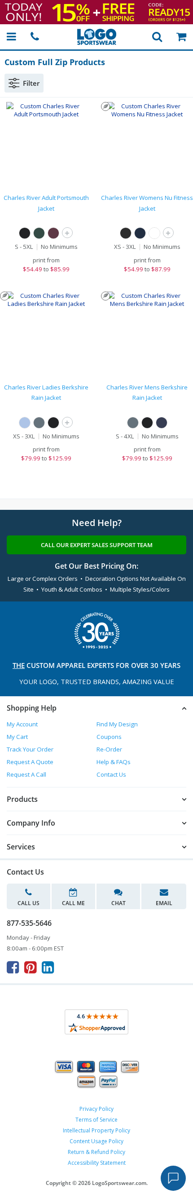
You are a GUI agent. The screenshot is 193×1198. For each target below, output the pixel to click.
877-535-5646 (29, 923)
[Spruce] (39, 423)
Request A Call (26, 774)
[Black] (25, 233)
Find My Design (117, 724)
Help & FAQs (113, 762)
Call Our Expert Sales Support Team (97, 545)
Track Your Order (30, 749)
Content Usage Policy (96, 1141)
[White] (154, 233)
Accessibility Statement (97, 1163)
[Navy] (140, 233)
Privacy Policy (96, 1109)
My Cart (17, 737)
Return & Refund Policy (96, 1152)
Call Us (28, 903)
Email (164, 903)
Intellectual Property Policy (96, 1130)
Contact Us (111, 774)
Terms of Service (96, 1119)
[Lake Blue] (25, 423)
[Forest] (39, 233)
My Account (22, 724)
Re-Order (109, 749)
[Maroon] (53, 233)
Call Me (73, 903)
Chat (118, 903)
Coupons (109, 737)
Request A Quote (30, 762)
